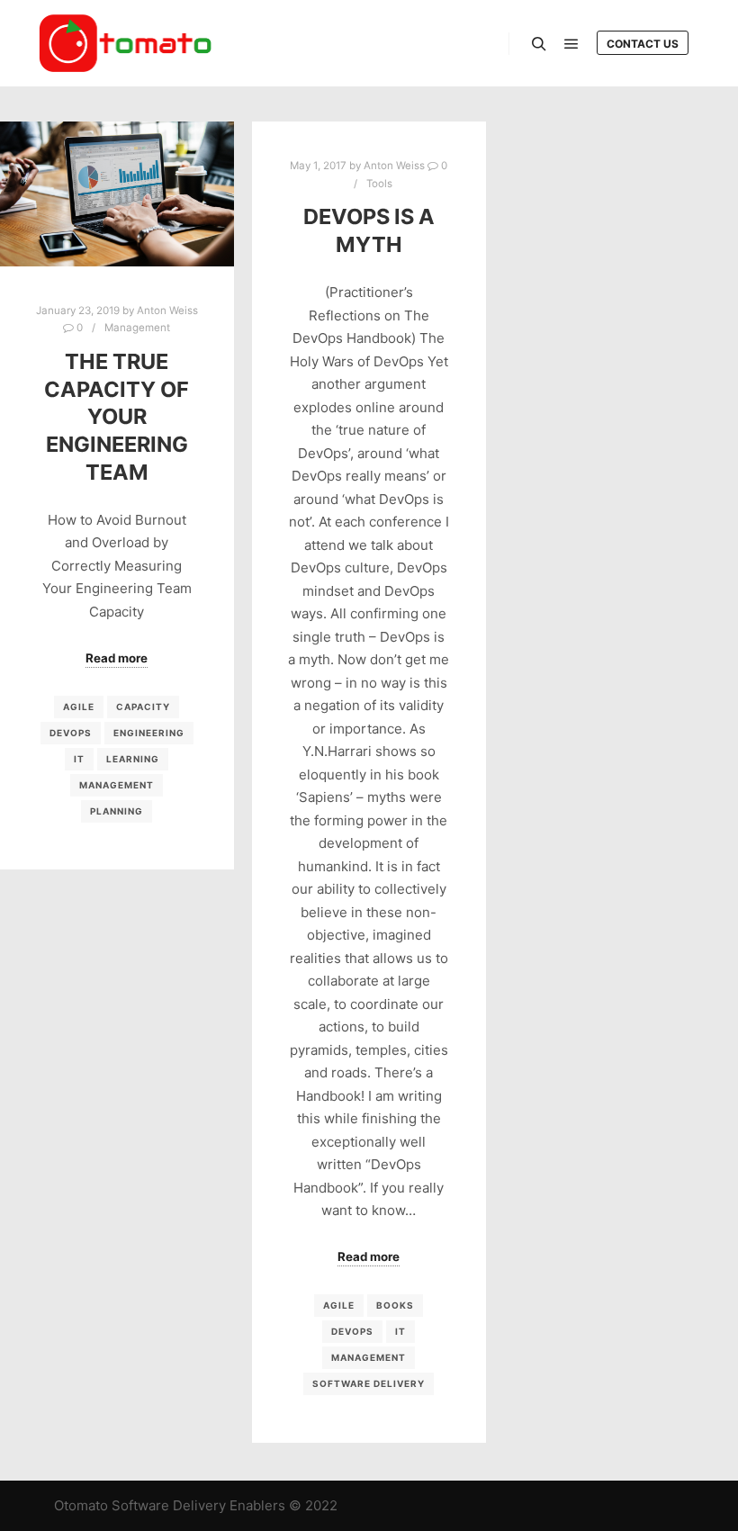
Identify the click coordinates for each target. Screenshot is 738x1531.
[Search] (539, 44)
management (116, 784)
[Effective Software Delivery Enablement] (126, 43)
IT (79, 758)
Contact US (643, 43)
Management (137, 327)
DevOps (71, 732)
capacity (143, 706)
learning (132, 758)
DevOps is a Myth (369, 230)
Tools (379, 183)
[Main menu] (571, 44)
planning (116, 811)
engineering (148, 732)
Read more (117, 658)
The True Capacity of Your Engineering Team (116, 416)
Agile (78, 706)
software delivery (368, 1383)
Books (395, 1305)
